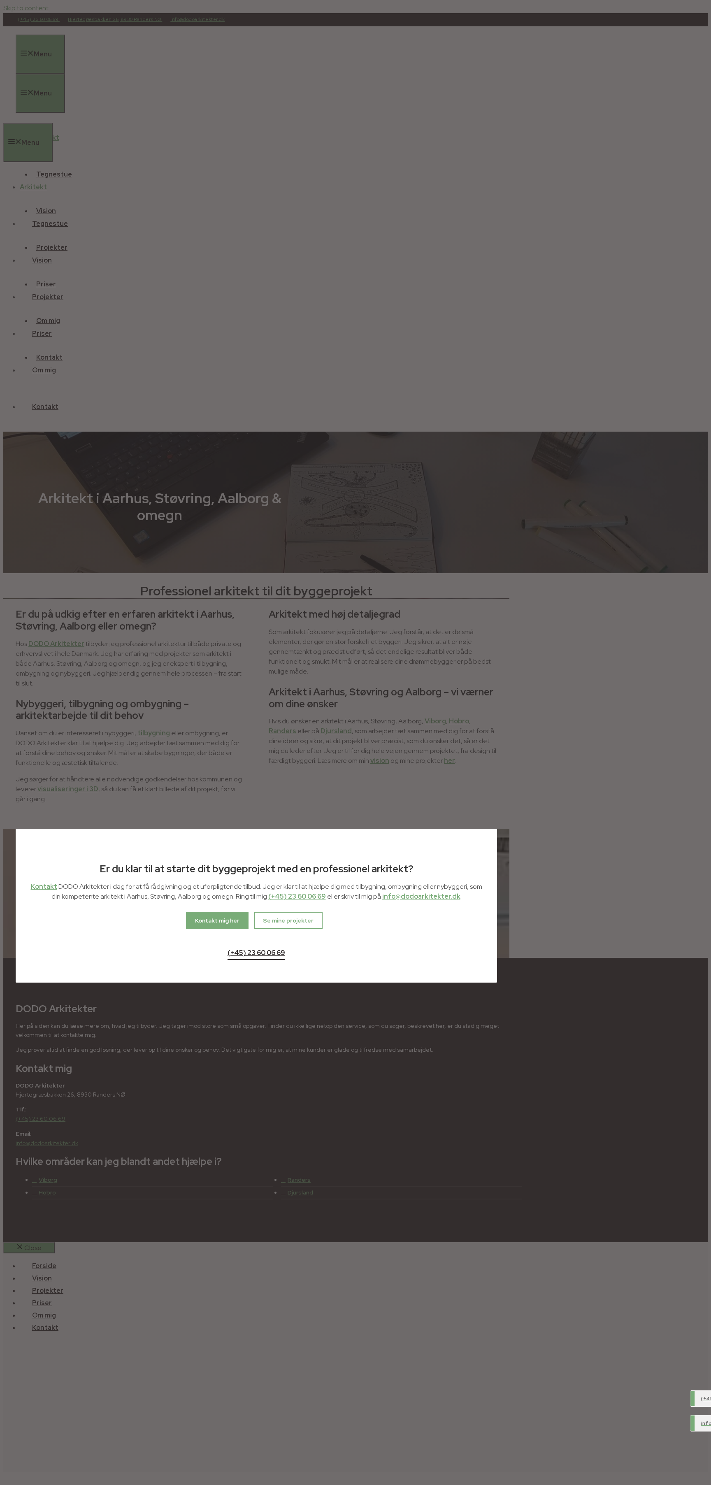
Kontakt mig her (217, 920)
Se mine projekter (288, 920)
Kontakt (44, 886)
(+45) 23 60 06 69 (297, 896)
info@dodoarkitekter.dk (421, 896)
